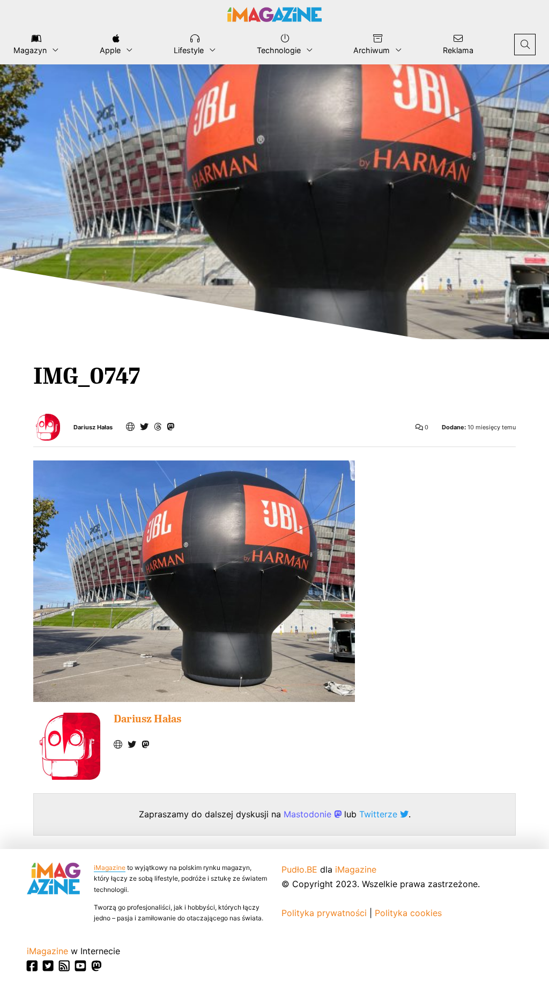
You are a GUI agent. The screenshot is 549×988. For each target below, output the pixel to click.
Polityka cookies (408, 913)
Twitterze (379, 814)
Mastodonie (309, 814)
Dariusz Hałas (93, 427)
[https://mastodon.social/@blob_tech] (170, 426)
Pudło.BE (299, 869)
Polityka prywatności (324, 913)
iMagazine (109, 867)
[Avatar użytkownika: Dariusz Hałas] (66, 746)
